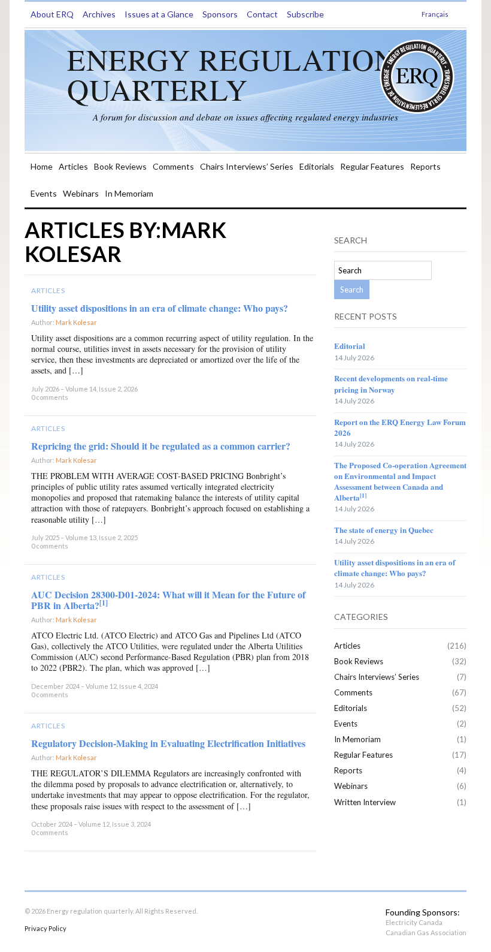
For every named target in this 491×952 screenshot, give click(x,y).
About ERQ (52, 14)
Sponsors (220, 14)
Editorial (349, 345)
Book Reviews (120, 166)
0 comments (49, 397)
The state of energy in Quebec (384, 529)
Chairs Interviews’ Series (246, 166)
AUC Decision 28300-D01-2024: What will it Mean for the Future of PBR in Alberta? (168, 600)
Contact (262, 14)
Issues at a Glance (159, 14)
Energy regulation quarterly (231, 74)
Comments (173, 166)
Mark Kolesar (76, 322)
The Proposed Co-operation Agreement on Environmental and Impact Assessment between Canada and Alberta (400, 481)
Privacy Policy (45, 928)
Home (42, 166)
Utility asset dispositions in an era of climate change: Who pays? (159, 308)
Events (44, 193)
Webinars (81, 193)
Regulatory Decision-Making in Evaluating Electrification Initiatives (168, 743)
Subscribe (305, 14)
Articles (73, 166)
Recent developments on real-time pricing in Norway (391, 383)
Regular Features (372, 166)
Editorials (316, 166)
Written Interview (365, 802)
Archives (99, 14)
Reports (425, 166)
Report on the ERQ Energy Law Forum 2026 (400, 427)
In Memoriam (129, 193)
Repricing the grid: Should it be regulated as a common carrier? (160, 446)
